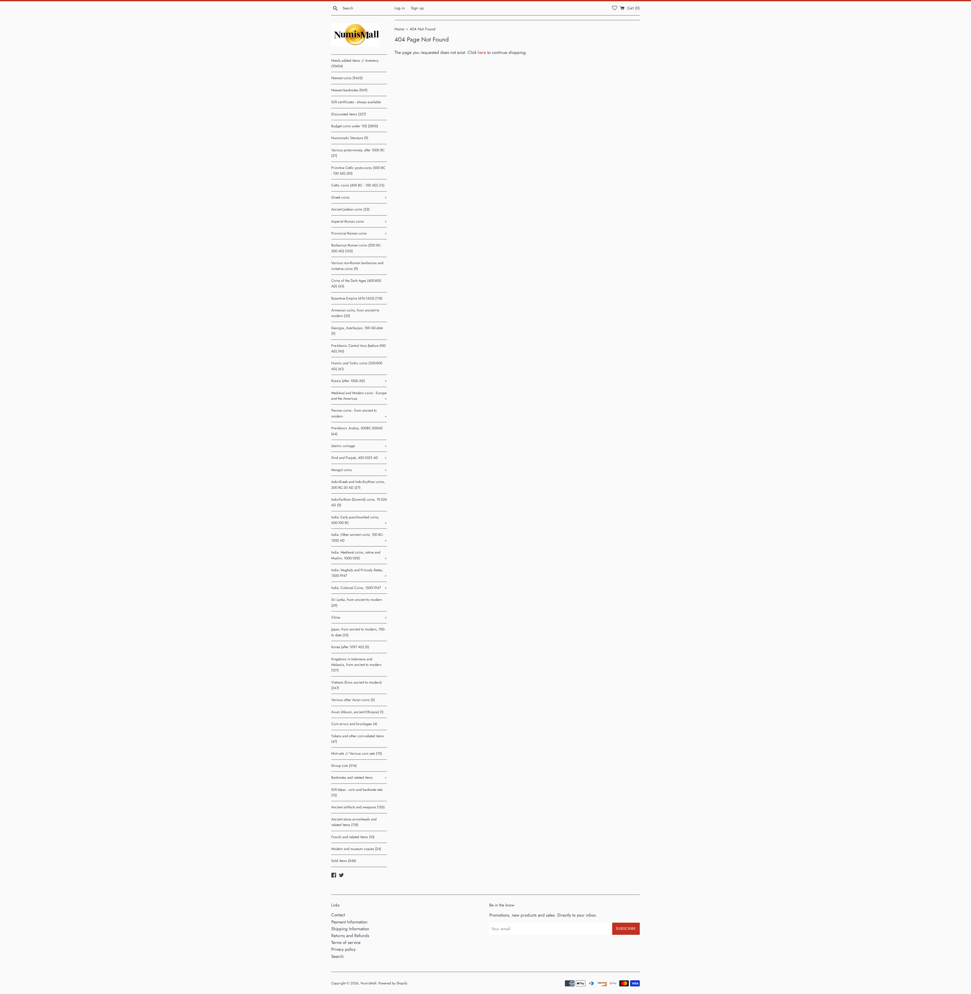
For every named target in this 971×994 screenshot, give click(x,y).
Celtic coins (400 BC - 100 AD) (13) (357, 185)
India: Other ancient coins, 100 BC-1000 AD (359, 537)
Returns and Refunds (350, 936)
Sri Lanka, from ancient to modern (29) (356, 602)
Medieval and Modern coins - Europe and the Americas (359, 395)
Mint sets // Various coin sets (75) (356, 753)
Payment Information (349, 922)
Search (337, 956)
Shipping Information (350, 929)
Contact (338, 915)
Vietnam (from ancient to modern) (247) (356, 685)
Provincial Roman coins (359, 233)
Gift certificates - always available (356, 101)
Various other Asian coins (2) (353, 699)
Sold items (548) (343, 860)
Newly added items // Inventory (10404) (355, 63)
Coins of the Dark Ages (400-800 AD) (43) (356, 283)
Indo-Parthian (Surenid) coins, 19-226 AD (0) (359, 502)
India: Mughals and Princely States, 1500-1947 (359, 572)
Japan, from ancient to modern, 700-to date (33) (358, 632)
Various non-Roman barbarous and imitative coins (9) (357, 265)
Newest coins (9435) (347, 77)
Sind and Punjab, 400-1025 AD (359, 457)
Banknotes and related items (359, 777)
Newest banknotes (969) (349, 90)
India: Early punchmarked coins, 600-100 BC (359, 520)
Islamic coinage (359, 445)
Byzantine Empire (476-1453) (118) (356, 298)
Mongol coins (359, 469)
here (482, 52)
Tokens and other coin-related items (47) (357, 738)
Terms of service (346, 942)
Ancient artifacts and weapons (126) (358, 807)
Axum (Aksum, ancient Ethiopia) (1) (357, 711)
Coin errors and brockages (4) (354, 723)
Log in (399, 8)
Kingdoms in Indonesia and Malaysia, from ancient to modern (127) (356, 665)
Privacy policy (343, 949)
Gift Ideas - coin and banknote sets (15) (357, 792)
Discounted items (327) (348, 114)
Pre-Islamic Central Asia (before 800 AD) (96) (358, 348)
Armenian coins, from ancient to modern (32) (355, 313)
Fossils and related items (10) (352, 836)
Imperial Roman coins (359, 221)
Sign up (417, 8)
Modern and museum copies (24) (356, 848)
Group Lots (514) (344, 765)
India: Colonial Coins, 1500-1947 (359, 587)
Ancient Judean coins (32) (350, 209)
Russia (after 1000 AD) (359, 380)
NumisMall (368, 983)
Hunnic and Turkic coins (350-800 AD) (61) (356, 366)
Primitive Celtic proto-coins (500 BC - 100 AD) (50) (358, 170)
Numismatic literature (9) (349, 137)
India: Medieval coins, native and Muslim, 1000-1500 (359, 555)
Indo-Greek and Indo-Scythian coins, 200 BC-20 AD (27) (358, 484)
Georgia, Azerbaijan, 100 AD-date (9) (357, 330)
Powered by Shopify (392, 983)
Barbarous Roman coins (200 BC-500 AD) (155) (356, 248)
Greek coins (359, 197)
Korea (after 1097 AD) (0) (350, 646)
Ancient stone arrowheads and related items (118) (354, 822)
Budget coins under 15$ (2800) (354, 126)
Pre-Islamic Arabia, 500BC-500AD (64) (357, 431)
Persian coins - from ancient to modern (359, 413)
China (359, 617)
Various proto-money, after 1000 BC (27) (358, 152)
